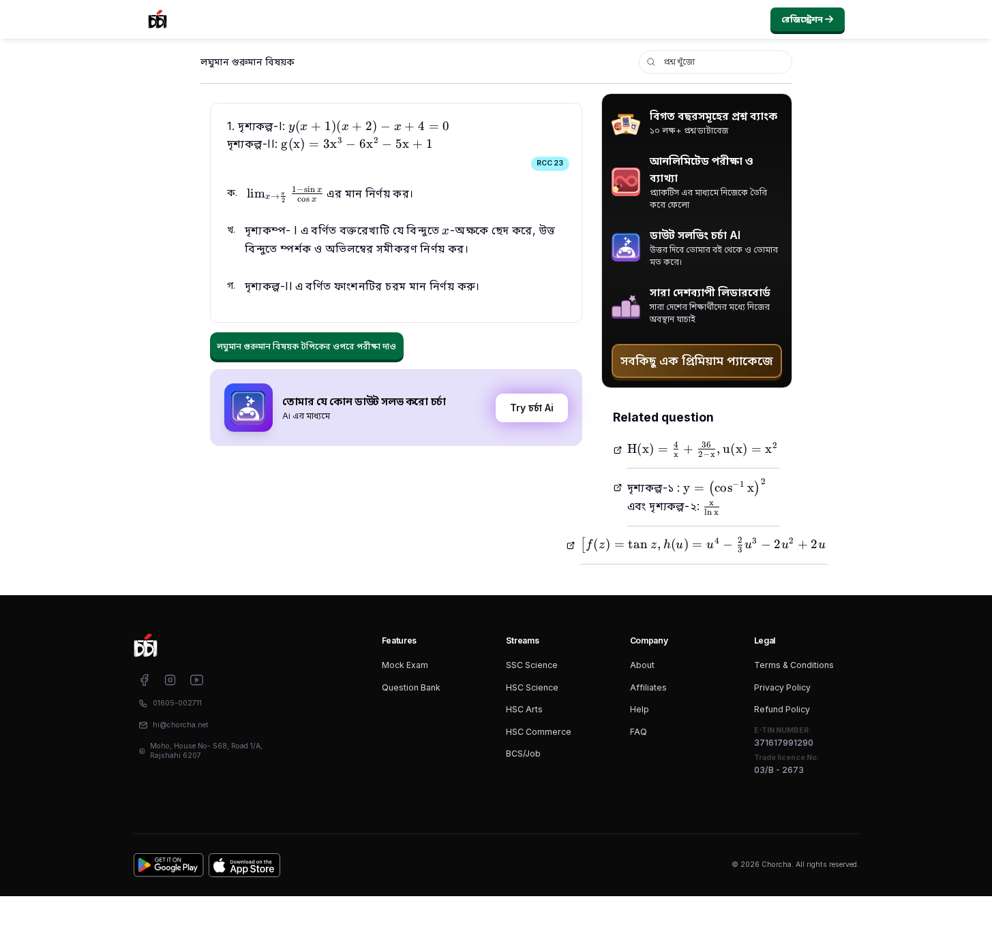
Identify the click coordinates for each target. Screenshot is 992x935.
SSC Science (532, 665)
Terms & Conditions (794, 665)
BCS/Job (523, 753)
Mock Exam (405, 665)
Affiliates (648, 687)
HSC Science (532, 687)
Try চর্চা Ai (532, 407)
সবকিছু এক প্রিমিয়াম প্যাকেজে (696, 360)
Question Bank (411, 687)
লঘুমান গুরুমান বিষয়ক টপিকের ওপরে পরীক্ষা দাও (306, 346)
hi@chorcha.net (181, 724)
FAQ (638, 732)
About (642, 665)
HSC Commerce (538, 732)
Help (639, 709)
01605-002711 (177, 703)
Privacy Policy (782, 687)
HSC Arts (524, 709)
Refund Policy (782, 709)
